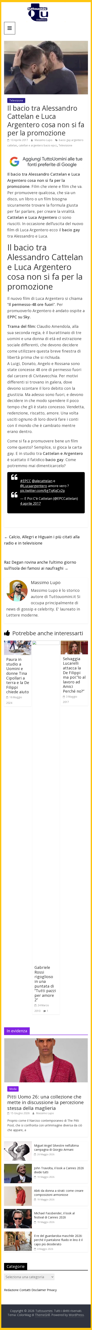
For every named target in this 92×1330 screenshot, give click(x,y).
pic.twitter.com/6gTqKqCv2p (42, 490)
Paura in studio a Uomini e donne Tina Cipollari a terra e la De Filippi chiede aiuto (17, 675)
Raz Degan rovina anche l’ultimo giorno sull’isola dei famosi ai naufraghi (40, 565)
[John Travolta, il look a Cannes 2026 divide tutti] (18, 1166)
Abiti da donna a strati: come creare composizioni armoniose (58, 1193)
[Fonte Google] (46, 162)
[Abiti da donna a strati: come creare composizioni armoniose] (18, 1189)
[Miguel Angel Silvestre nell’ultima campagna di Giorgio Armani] (18, 1143)
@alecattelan (42, 481)
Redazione (11, 1290)
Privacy (52, 1290)
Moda (12, 1089)
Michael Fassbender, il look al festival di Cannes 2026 (54, 1215)
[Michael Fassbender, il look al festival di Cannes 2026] (18, 1211)
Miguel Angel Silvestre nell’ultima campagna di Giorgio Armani (56, 1147)
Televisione (16, 100)
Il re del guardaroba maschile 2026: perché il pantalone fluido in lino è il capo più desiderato (58, 1240)
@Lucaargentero (33, 485)
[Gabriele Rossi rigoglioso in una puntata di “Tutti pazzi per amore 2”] (45, 643)
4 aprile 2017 (30, 503)
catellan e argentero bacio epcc (38, 145)
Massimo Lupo (44, 140)
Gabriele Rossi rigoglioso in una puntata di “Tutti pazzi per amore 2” (45, 983)
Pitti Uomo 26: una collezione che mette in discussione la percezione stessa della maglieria (45, 1102)
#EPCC (25, 481)
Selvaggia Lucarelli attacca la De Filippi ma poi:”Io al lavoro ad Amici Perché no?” (74, 675)
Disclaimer (38, 1290)
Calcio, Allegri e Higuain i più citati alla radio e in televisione (42, 540)
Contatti (25, 1290)
